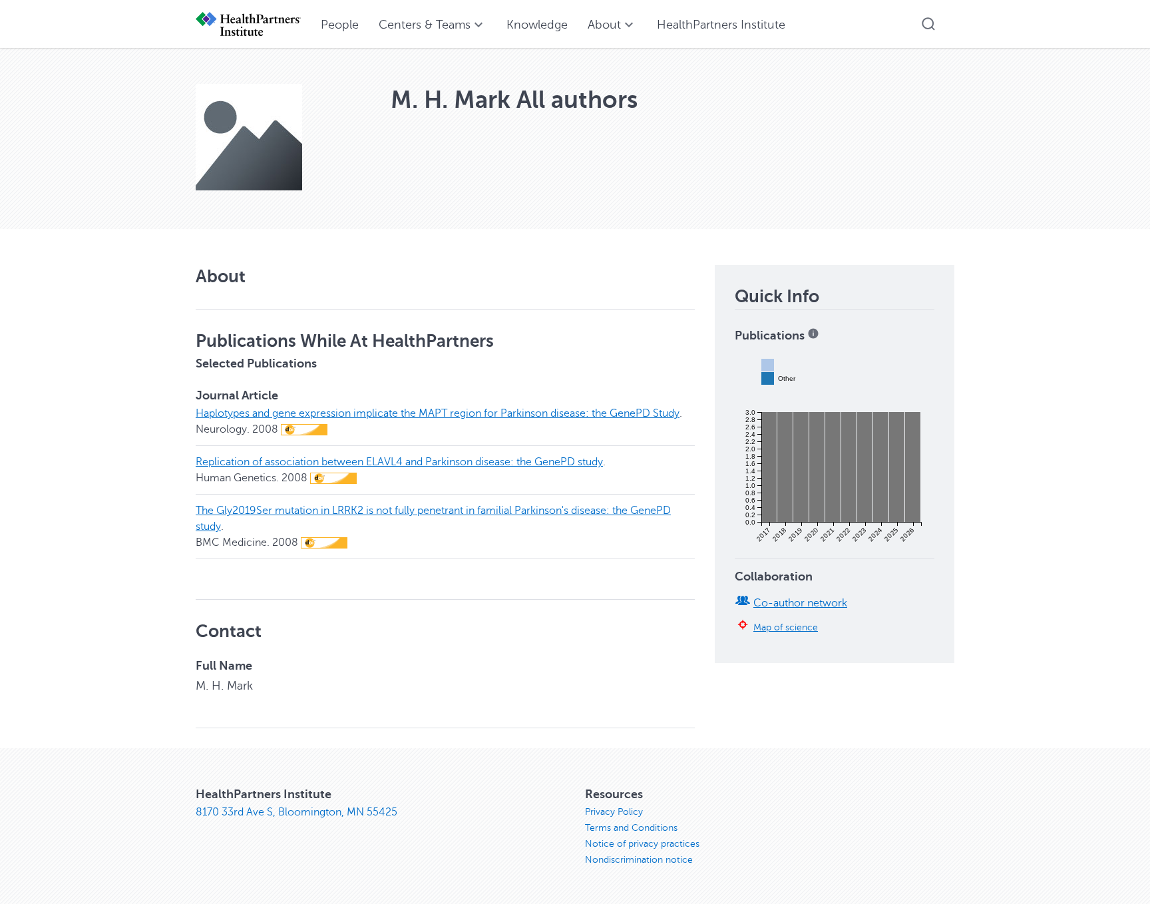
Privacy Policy (614, 812)
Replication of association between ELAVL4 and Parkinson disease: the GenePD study (399, 462)
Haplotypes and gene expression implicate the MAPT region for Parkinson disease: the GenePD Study (437, 413)
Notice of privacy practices (642, 844)
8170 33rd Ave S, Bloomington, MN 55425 (296, 812)
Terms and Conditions (631, 828)
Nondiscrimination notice (639, 860)
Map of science (785, 627)
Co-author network (800, 603)
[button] (928, 24)
